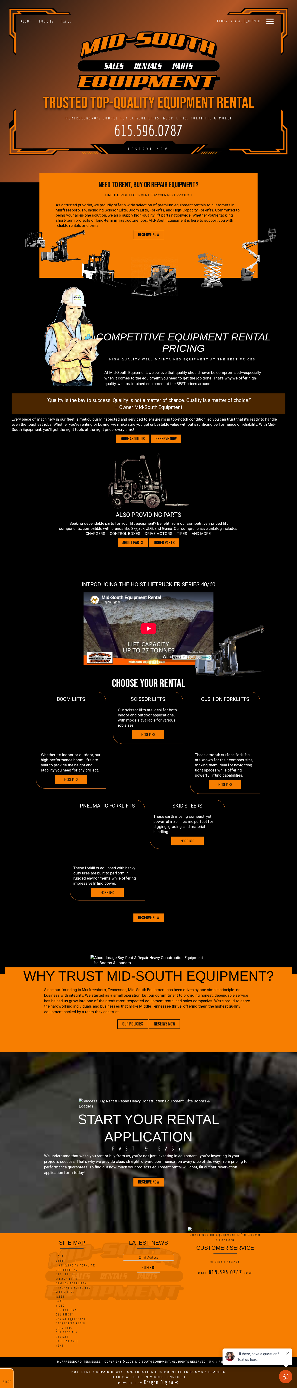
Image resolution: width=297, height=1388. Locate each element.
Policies (46, 21)
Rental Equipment (71, 1318)
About (26, 21)
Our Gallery (66, 1310)
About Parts (132, 543)
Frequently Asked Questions (70, 1325)
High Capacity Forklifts (76, 1265)
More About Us (132, 439)
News (60, 1345)
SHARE (7, 1382)
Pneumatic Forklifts (73, 1287)
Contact (62, 1336)
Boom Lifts (65, 1274)
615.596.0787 (148, 130)
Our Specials (66, 1332)
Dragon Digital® (161, 1382)
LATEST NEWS (148, 1243)
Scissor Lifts (66, 1278)
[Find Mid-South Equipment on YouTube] (234, 1282)
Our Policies (132, 1024)
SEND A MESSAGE (227, 1261)
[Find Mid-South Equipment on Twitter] (220, 1282)
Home (60, 1256)
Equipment (64, 1314)
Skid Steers (65, 1292)
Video (60, 1305)
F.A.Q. (66, 21)
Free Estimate (67, 1341)
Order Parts (164, 543)
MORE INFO (71, 779)
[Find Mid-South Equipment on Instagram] (227, 1282)
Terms (211, 1361)
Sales (60, 1296)
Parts (60, 1300)
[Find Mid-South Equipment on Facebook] (213, 1282)
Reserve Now (148, 149)
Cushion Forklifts (71, 1283)
